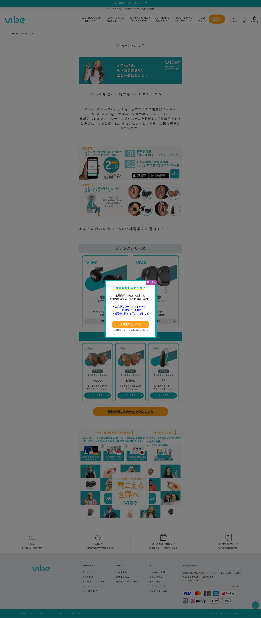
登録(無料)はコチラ (130, 324)
